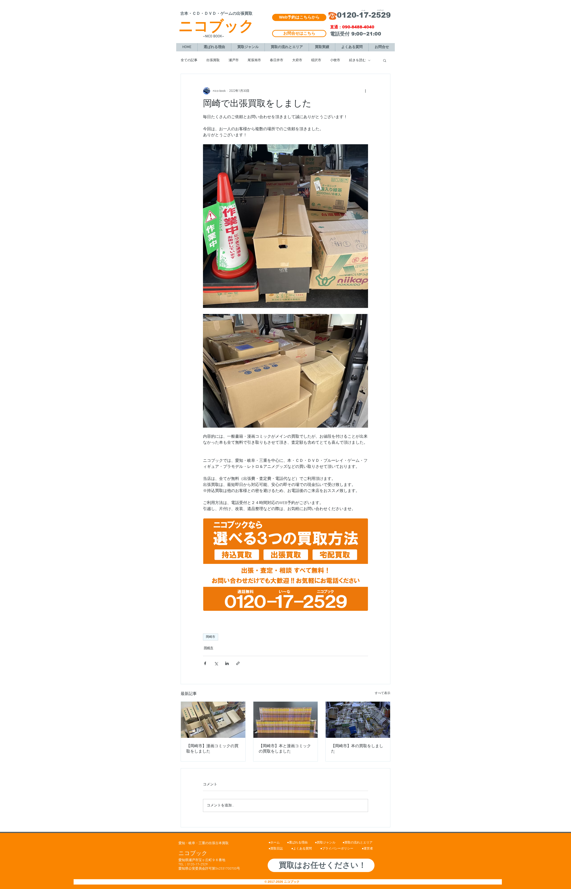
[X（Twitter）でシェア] (216, 663)
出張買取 (213, 60)
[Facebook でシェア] (205, 663)
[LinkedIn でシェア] (227, 663)
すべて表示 (382, 693)
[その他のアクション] (365, 91)
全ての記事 (189, 60)
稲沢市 (316, 60)
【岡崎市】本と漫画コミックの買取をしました (285, 749)
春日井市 (276, 60)
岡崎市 (210, 637)
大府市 (297, 60)
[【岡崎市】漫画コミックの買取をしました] (213, 720)
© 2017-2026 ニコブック (282, 881)
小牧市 (335, 60)
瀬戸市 (234, 60)
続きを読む (357, 60)
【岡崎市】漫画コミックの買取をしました (212, 749)
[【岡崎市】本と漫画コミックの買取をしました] (285, 720)
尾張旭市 (254, 60)
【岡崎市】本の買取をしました (357, 749)
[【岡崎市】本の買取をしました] (358, 720)
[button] (385, 60)
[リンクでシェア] (238, 663)
